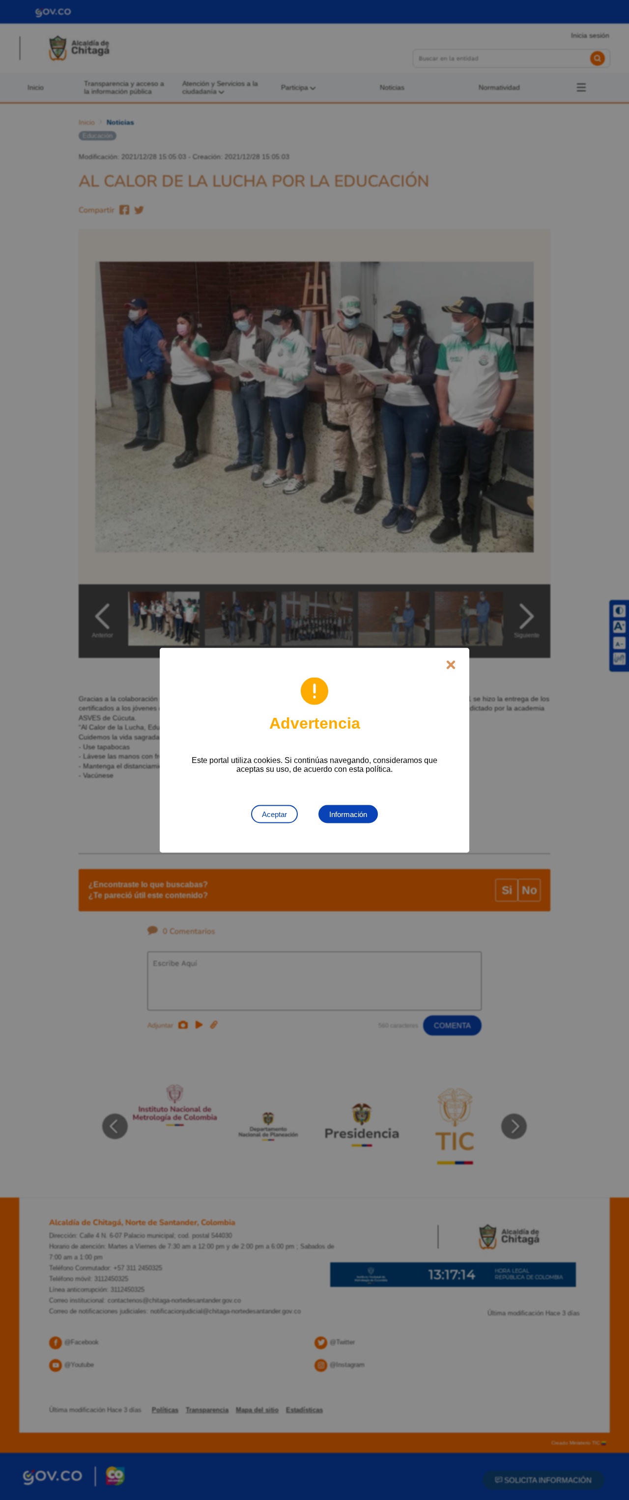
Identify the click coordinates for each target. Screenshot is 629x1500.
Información (348, 814)
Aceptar (274, 814)
